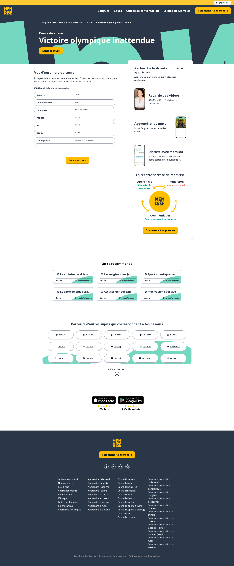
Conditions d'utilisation (85, 556)
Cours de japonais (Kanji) (130, 505)
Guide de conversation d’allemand (159, 481)
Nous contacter (66, 483)
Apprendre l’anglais (98, 483)
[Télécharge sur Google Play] (131, 400)
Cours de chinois (126, 498)
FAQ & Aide (63, 486)
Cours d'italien (125, 494)
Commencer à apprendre (213, 10)
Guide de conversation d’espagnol (159, 500)
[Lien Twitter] (113, 466)
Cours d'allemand (126, 479)
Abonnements (65, 494)
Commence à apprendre (160, 230)
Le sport (90, 22)
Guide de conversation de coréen (160, 520)
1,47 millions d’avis (131, 409)
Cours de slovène (126, 517)
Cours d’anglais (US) (128, 486)
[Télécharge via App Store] (104, 400)
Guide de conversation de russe (160, 539)
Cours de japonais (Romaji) (131, 509)
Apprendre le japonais (99, 502)
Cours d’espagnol (127, 490)
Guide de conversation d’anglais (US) (159, 487)
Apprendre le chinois (98, 494)
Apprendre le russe (52, 22)
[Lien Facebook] (106, 466)
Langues (104, 11)
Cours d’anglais (125, 483)
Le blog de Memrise (176, 11)
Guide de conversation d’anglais (159, 494)
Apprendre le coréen (98, 498)
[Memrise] (8, 10)
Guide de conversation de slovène (160, 546)
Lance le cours (51, 50)
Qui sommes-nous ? (68, 479)
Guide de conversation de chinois (160, 513)
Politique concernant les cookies (144, 556)
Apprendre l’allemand (99, 479)
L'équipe (62, 498)
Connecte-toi (222, 2)
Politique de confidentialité (112, 556)
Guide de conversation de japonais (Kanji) (160, 533)
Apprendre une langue (69, 509)
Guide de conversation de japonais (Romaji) (160, 526)
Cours (118, 11)
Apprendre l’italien (97, 490)
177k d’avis (104, 409)
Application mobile (67, 490)
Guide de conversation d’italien (159, 507)
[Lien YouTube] (120, 466)
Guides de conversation (142, 11)
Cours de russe (74, 22)
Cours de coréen (126, 502)
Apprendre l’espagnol (99, 486)
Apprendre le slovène (99, 509)
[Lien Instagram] (127, 466)
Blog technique (65, 505)
